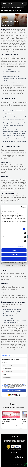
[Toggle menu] (24, 3)
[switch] (25, 233)
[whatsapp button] (25, 464)
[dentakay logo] (7, 4)
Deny (14, 258)
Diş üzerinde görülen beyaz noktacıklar (12, 82)
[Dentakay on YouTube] (17, 452)
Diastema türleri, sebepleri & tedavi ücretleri (9, 420)
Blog (9, 7)
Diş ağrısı (3, 29)
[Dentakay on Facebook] (11, 452)
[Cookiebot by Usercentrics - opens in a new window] (21, 207)
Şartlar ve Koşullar (17, 382)
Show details (21, 246)
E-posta (4, 374)
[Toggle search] (22, 3)
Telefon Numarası (6, 368)
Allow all (14, 250)
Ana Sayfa (4, 7)
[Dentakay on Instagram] (14, 452)
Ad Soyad (4, 362)
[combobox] (4, 371)
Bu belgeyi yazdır (7, 355)
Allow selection (14, 254)
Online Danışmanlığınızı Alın (14, 390)
